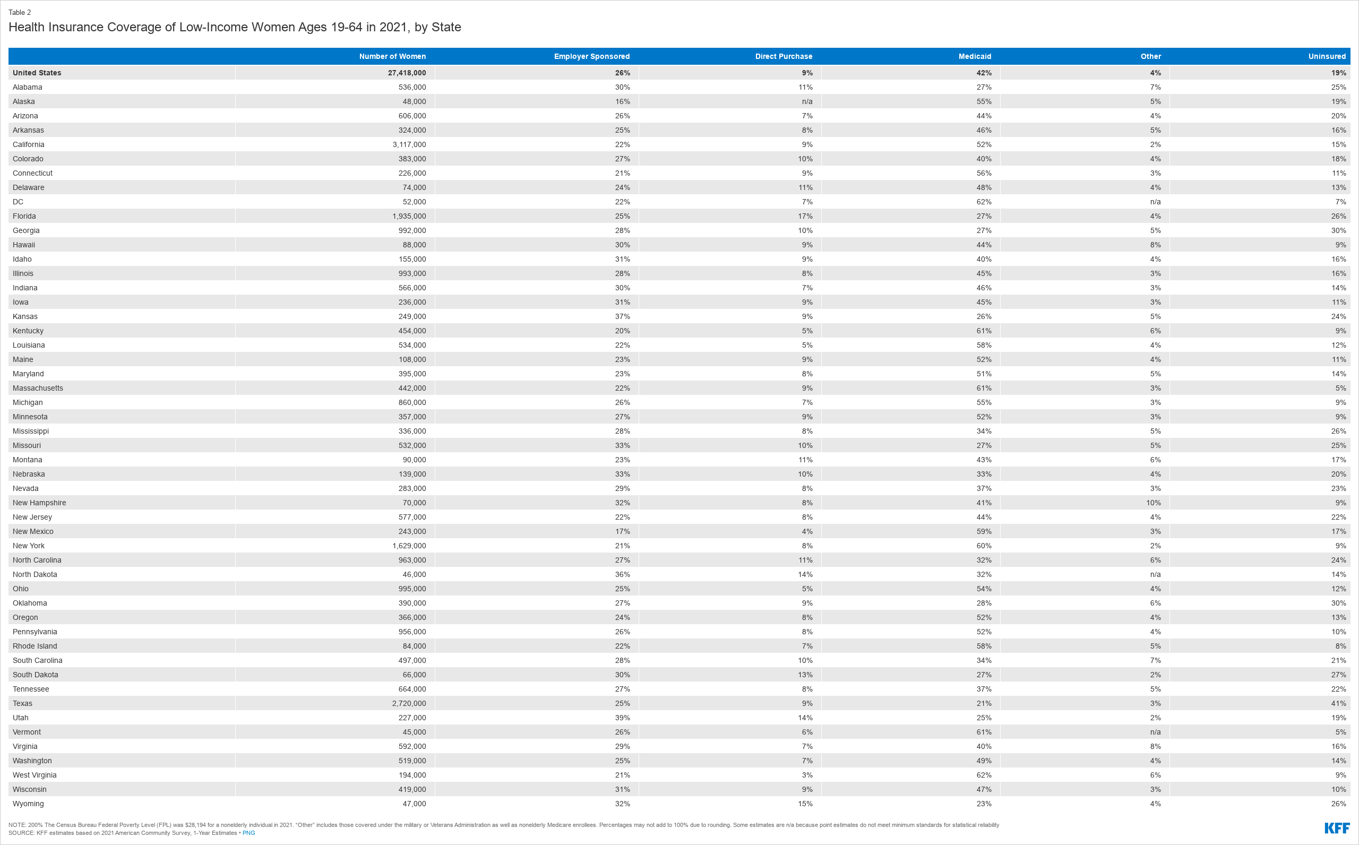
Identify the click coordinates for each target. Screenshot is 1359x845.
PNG (249, 833)
